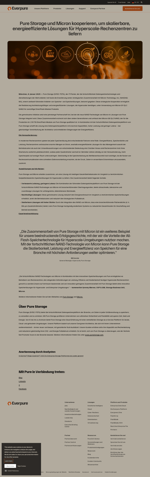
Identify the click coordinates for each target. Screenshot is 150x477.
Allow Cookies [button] (10, 466)
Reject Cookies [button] (22, 466)
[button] (11, 471)
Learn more (8, 461)
